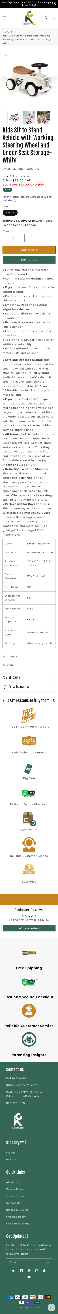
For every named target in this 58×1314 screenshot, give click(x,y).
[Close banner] (55, 4)
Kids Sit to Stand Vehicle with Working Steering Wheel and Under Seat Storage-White (28, 39)
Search (10, 1152)
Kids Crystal (33, 1307)
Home (6, 32)
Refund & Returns (17, 1209)
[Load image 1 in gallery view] (14, 117)
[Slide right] (53, 79)
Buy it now (29, 259)
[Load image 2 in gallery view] (28, 117)
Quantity (8, 231)
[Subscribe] (48, 1262)
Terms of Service (16, 1196)
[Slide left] (4, 79)
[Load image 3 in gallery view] (43, 117)
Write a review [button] (29, 928)
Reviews (11, 1159)
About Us (12, 1182)
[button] (4, 18)
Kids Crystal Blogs (17, 1223)
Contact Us (13, 1202)
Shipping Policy (16, 1216)
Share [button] (10, 664)
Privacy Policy (15, 1189)
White (10, 212)
